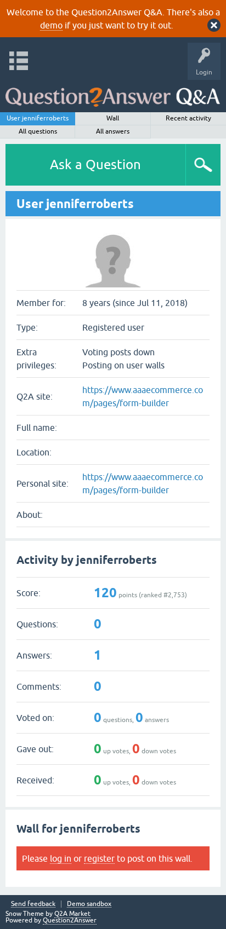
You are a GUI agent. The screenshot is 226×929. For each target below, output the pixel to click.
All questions (38, 131)
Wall (112, 118)
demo (51, 25)
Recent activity (188, 118)
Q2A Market (72, 914)
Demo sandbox (89, 904)
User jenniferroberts (38, 118)
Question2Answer (70, 920)
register (99, 858)
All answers (112, 131)
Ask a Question (95, 164)
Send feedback (33, 904)
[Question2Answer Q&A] (112, 93)
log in (60, 858)
